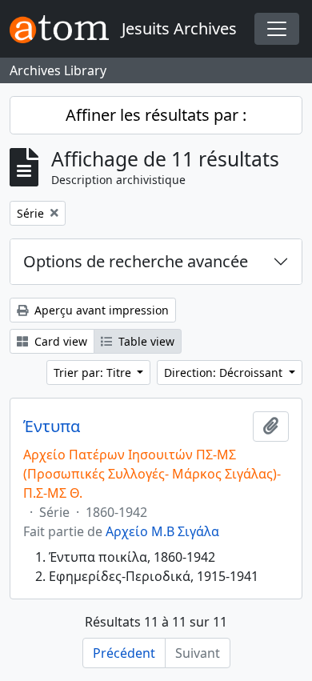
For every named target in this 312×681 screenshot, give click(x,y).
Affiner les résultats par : (156, 115)
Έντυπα (51, 426)
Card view (59, 341)
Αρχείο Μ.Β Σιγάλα (162, 531)
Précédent (124, 653)
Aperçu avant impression (100, 310)
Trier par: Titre (94, 372)
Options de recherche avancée (135, 261)
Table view (144, 341)
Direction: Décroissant (225, 372)
